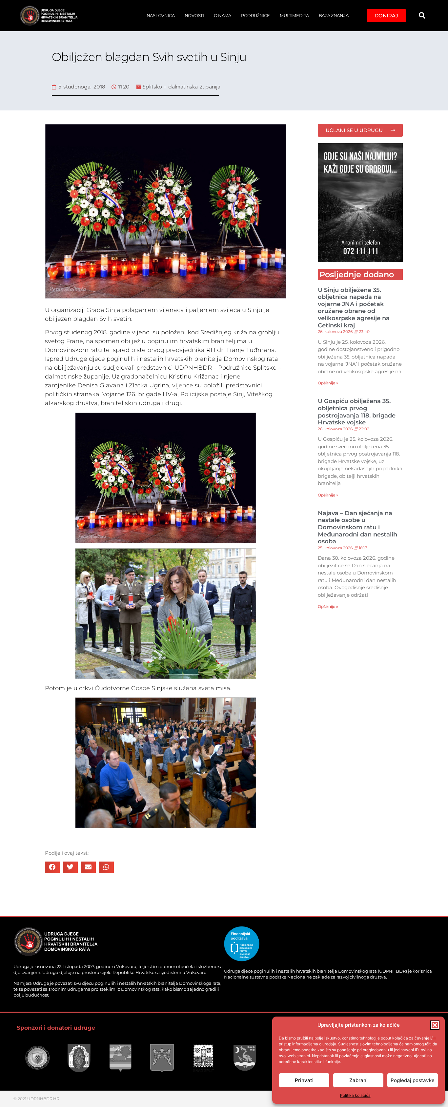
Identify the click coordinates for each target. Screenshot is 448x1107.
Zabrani (358, 1080)
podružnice (255, 15)
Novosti (194, 15)
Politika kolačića (355, 1095)
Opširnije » (328, 382)
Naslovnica (161, 15)
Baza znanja (334, 15)
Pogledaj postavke (413, 1080)
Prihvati (304, 1080)
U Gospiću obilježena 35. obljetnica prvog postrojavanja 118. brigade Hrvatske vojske (357, 412)
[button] (435, 1025)
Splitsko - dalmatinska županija (181, 87)
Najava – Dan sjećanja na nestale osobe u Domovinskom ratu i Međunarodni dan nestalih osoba (357, 527)
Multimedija (294, 15)
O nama (222, 15)
